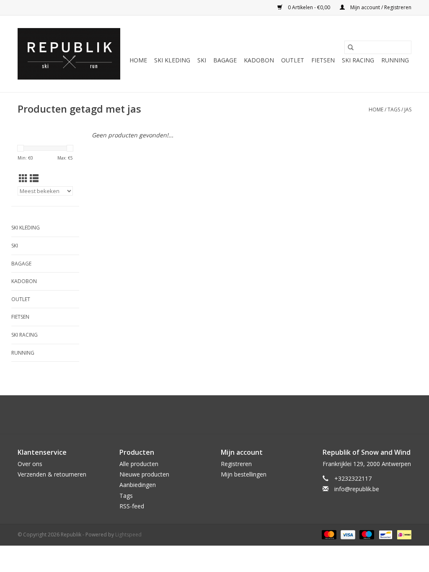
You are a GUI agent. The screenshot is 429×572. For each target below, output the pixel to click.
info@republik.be (356, 489)
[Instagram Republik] (222, 414)
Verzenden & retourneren (52, 474)
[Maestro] (366, 534)
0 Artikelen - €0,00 (309, 7)
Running (395, 60)
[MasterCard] (328, 534)
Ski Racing (358, 60)
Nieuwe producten (144, 474)
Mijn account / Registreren (380, 7)
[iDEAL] (402, 534)
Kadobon (259, 60)
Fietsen (323, 60)
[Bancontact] (384, 534)
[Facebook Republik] (207, 414)
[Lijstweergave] (34, 178)
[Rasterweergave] (23, 178)
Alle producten (138, 464)
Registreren (236, 464)
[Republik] (69, 54)
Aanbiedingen (137, 485)
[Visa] (347, 534)
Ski (201, 60)
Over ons (30, 464)
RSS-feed (131, 506)
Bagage (225, 60)
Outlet (292, 60)
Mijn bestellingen (243, 474)
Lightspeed (128, 534)
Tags (394, 109)
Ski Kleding (172, 60)
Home (138, 60)
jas (407, 109)
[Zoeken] (350, 47)
